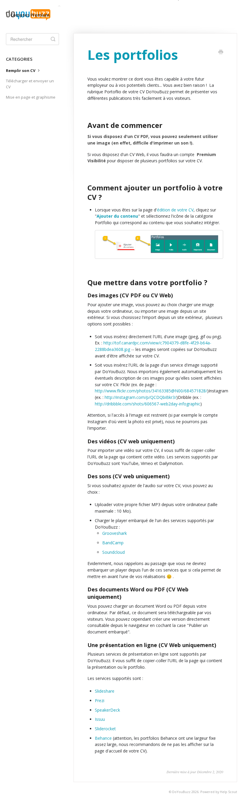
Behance (103, 738)
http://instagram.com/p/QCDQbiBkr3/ (140, 397)
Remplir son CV (21, 70)
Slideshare (104, 691)
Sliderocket (105, 728)
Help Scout (228, 791)
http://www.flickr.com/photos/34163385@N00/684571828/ (151, 391)
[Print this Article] (220, 52)
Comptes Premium (29, 15)
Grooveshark (114, 533)
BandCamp (113, 542)
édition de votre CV (175, 210)
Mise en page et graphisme (30, 97)
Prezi (99, 700)
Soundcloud (113, 552)
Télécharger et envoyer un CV (30, 83)
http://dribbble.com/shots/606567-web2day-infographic (147, 404)
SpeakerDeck (107, 710)
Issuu (100, 719)
